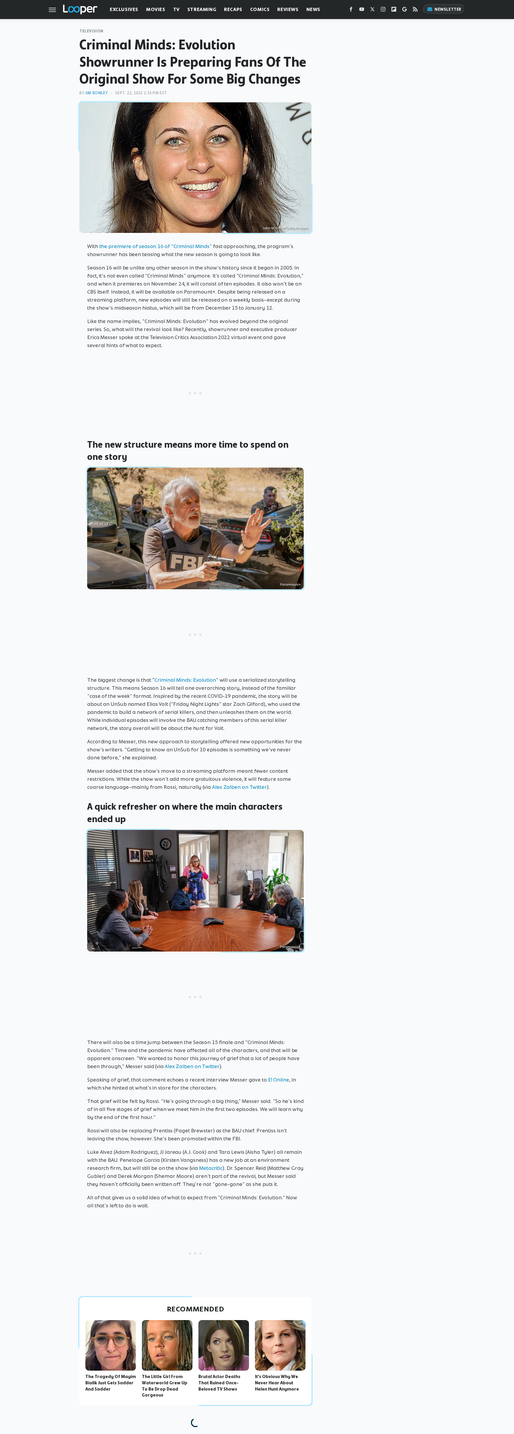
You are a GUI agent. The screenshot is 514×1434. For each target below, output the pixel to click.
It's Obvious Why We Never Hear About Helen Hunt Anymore (277, 1383)
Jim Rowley (96, 92)
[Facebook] (351, 10)
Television (91, 31)
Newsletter (448, 9)
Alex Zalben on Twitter (239, 787)
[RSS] (415, 10)
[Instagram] (383, 10)
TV (176, 9)
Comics (260, 9)
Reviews (287, 9)
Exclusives (124, 9)
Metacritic (210, 1168)
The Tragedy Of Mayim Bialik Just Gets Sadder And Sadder (110, 1383)
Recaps (233, 9)
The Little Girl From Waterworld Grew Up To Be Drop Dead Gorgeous (164, 1386)
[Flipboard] (394, 10)
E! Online (278, 1079)
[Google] (405, 10)
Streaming (201, 9)
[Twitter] (372, 10)
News (313, 9)
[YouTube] (362, 10)
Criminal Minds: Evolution (185, 680)
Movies (155, 9)
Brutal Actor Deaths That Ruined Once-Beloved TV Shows (219, 1383)
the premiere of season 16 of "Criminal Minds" (155, 246)
